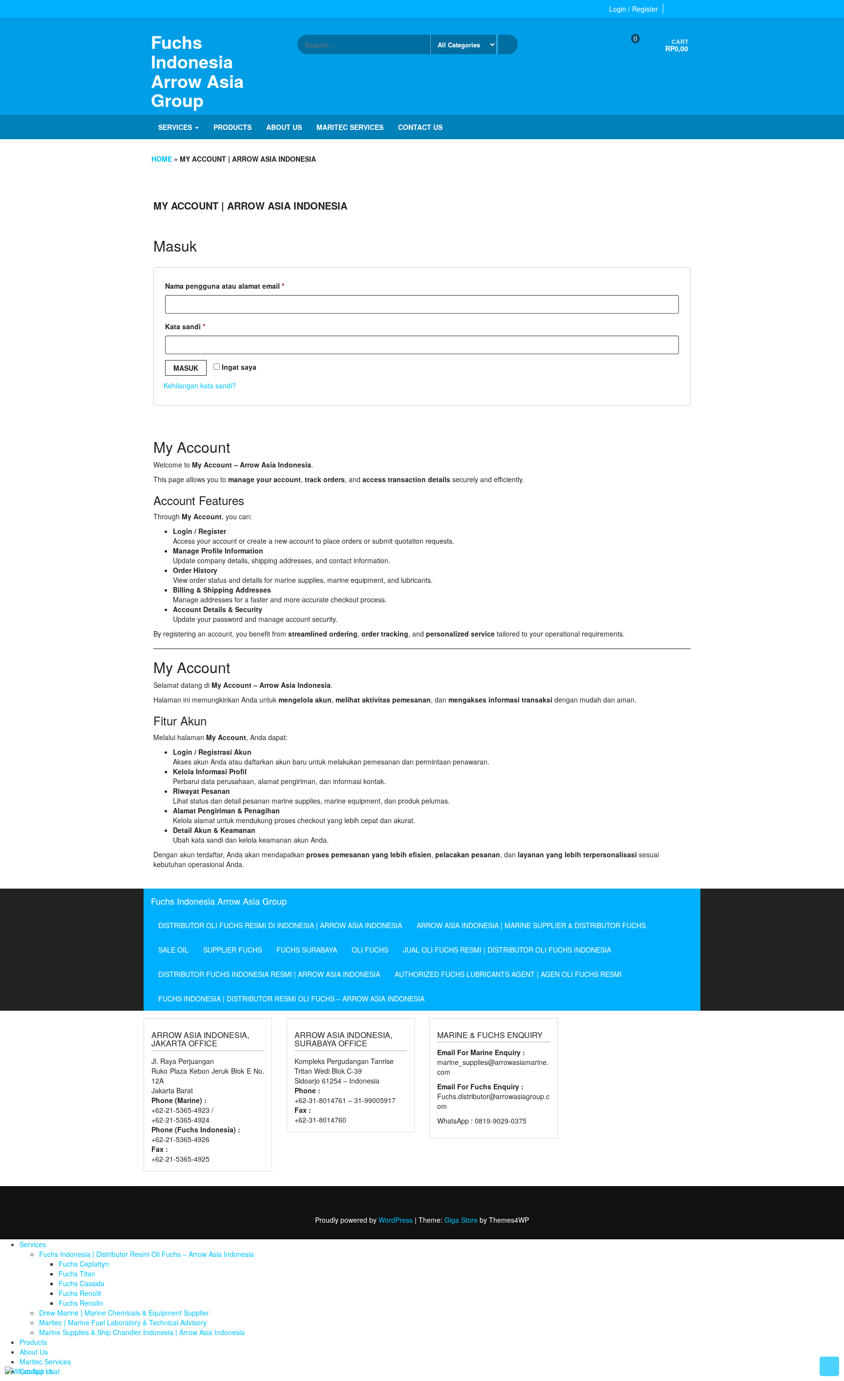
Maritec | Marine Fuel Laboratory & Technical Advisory (123, 1322)
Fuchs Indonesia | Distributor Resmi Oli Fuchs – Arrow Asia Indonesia (291, 998)
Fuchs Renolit (80, 1293)
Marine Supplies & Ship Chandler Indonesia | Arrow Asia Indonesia (142, 1332)
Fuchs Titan (77, 1273)
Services (176, 127)
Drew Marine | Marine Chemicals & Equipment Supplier (124, 1312)
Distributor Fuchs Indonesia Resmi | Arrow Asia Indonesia (269, 974)
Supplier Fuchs (232, 950)
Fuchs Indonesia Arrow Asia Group (197, 70)
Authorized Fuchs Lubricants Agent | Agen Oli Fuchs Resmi (508, 974)
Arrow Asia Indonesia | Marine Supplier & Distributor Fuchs (531, 925)
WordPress (396, 1220)
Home (161, 159)
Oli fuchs (370, 950)
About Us (284, 127)
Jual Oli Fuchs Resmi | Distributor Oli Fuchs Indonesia (507, 950)
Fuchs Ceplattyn (84, 1264)
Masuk (185, 368)
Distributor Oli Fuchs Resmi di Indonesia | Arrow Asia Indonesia (280, 925)
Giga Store (461, 1220)
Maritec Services (349, 127)
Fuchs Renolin (81, 1303)
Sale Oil (173, 950)
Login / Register (633, 9)
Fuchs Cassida (82, 1283)
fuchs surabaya (306, 950)
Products (232, 127)
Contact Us (420, 127)
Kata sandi (194, 326)
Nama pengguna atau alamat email (233, 285)
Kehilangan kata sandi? (200, 385)
